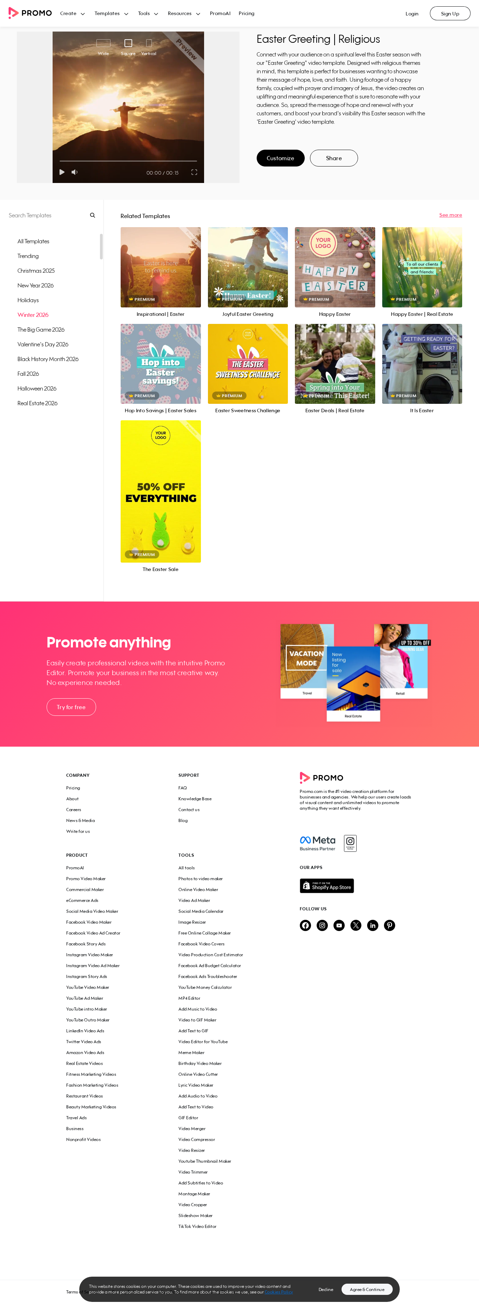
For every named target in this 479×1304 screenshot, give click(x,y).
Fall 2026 (28, 373)
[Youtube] (339, 926)
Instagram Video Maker (89, 954)
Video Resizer (191, 1150)
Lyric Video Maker (196, 1085)
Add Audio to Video (197, 1096)
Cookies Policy (279, 1292)
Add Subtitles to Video (200, 1183)
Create (68, 13)
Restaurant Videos (84, 1096)
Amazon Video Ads (85, 1052)
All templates (33, 241)
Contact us (189, 809)
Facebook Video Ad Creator (93, 933)
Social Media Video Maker (92, 911)
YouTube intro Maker (86, 1009)
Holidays (28, 300)
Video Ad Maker (194, 900)
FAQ (182, 787)
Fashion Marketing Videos (92, 1085)
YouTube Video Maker (87, 987)
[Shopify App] (356, 885)
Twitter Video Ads (83, 1041)
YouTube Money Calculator (205, 987)
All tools (186, 867)
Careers (73, 809)
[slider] (60, 161)
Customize (280, 158)
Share (334, 158)
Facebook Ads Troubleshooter (207, 976)
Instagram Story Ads (86, 976)
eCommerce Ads (82, 900)
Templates (107, 13)
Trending (28, 255)
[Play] (62, 172)
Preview (160, 260)
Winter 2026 (33, 314)
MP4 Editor (189, 998)
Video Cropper (192, 1204)
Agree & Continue (367, 1289)
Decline (326, 1289)
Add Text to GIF (193, 1030)
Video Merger (191, 1128)
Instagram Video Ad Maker (93, 965)
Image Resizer (192, 922)
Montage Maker (194, 1193)
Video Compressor (196, 1139)
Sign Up (450, 13)
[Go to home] (34, 13)
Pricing (247, 13)
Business (74, 1128)
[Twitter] (356, 926)
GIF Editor (188, 1117)
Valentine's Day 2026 (43, 344)
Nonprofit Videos (83, 1139)
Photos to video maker (200, 878)
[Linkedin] (372, 926)
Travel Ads (76, 1117)
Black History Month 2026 (48, 358)
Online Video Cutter (198, 1074)
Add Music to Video (197, 1009)
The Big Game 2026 (41, 329)
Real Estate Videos (84, 1063)
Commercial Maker (85, 889)
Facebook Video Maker (89, 922)
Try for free (71, 707)
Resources (180, 13)
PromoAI (220, 13)
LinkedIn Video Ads (85, 1030)
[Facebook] (317, 843)
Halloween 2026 (37, 388)
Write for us (78, 831)
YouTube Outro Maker (88, 1020)
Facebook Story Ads (86, 943)
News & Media (80, 820)
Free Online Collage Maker (204, 933)
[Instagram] (350, 843)
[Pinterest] (389, 926)
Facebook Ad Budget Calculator (209, 965)
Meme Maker (191, 1052)
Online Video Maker (198, 889)
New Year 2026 (36, 285)
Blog (183, 820)
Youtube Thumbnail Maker (204, 1161)
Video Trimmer (193, 1172)
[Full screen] (194, 172)
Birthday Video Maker (200, 1063)
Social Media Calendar (201, 911)
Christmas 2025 (36, 270)
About (72, 798)
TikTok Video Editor (197, 1226)
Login (412, 13)
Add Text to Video (196, 1106)
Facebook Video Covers (201, 943)
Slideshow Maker (195, 1215)
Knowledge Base (194, 798)
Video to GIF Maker (197, 1020)
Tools (144, 13)
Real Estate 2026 (38, 403)
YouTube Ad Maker (84, 998)
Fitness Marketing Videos (91, 1074)
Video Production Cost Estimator (210, 954)
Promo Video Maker (86, 878)
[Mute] (76, 172)
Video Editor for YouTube (203, 1041)
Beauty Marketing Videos (91, 1106)
